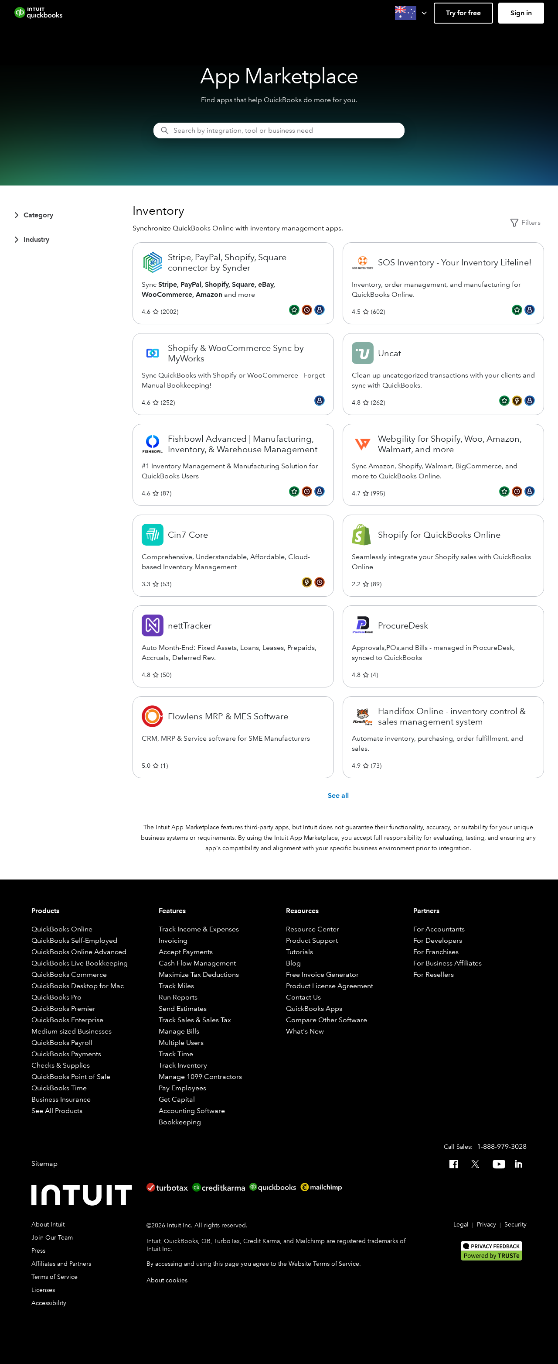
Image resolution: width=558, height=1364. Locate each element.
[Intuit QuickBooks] (38, 13)
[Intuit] (83, 1195)
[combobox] (279, 130)
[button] (412, 13)
